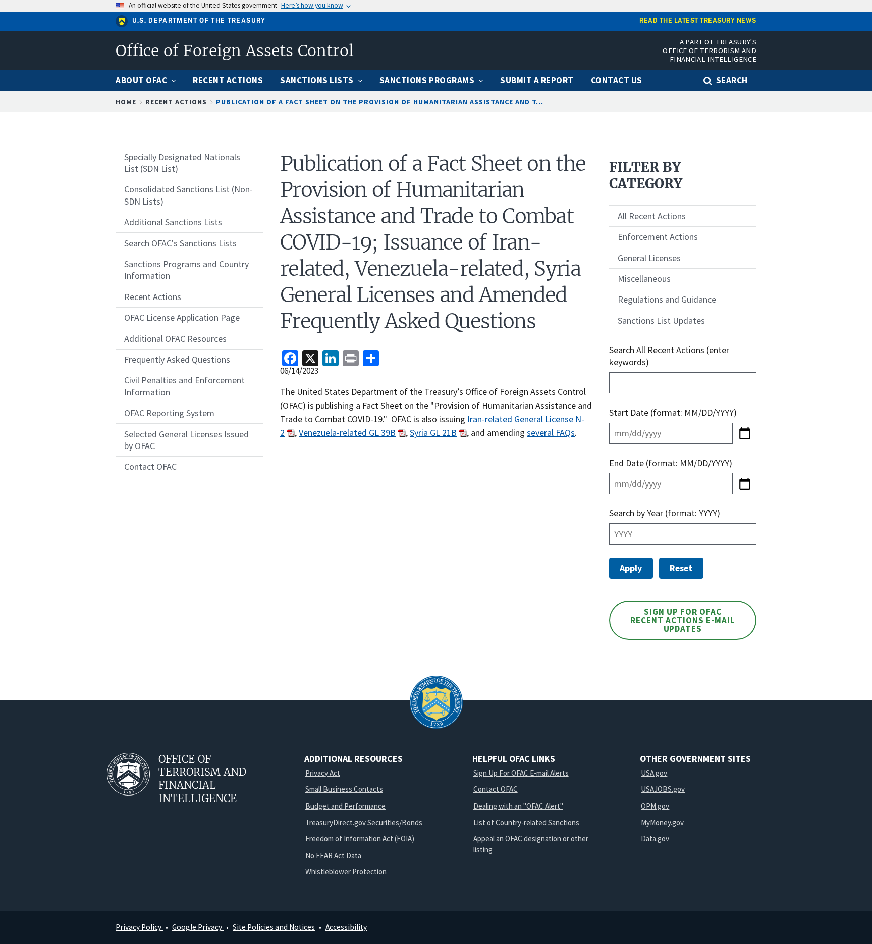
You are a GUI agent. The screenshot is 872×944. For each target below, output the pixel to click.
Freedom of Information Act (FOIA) (359, 838)
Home (126, 101)
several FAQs (551, 432)
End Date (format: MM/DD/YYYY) (670, 463)
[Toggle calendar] (744, 433)
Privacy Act (322, 773)
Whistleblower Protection (346, 871)
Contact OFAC (495, 789)
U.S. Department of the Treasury (199, 20)
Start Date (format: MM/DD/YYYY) (674, 412)
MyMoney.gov (662, 822)
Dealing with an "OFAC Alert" (518, 806)
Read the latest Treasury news (697, 21)
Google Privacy (198, 927)
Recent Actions (176, 101)
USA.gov (654, 773)
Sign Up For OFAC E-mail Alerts (521, 773)
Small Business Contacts (344, 789)
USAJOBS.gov (663, 789)
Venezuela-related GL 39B (347, 432)
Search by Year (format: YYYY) (664, 513)
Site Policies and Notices (274, 927)
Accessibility (346, 927)
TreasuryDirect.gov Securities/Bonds (363, 822)
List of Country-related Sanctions (526, 822)
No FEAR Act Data (333, 855)
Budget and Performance (345, 806)
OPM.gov (655, 806)
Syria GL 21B (433, 432)
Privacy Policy (139, 927)
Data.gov (655, 838)
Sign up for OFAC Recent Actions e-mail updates (682, 620)
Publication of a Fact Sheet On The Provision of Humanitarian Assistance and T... (379, 101)
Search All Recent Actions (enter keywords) (669, 355)
